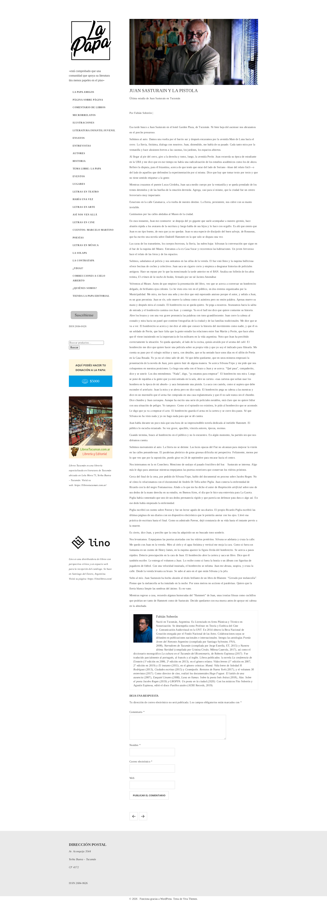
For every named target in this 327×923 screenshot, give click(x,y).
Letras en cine (84, 222)
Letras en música (86, 245)
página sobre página (88, 100)
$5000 (94, 381)
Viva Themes (190, 898)
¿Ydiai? (78, 268)
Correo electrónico (140, 761)
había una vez (83, 199)
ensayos (79, 138)
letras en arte (84, 207)
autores (79, 153)
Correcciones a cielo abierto (89, 278)
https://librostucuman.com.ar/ (91, 485)
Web (131, 778)
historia (79, 161)
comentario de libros (89, 107)
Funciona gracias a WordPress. (156, 898)
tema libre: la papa (87, 168)
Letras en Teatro (86, 191)
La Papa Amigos (83, 92)
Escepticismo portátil (143, 816)
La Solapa (80, 253)
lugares (79, 184)
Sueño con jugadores (133, 816)
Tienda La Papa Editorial (91, 296)
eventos (79, 176)
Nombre (135, 745)
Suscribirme (84, 314)
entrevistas (82, 145)
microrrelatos (84, 115)
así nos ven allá (85, 214)
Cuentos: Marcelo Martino (93, 230)
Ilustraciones (83, 122)
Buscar (74, 347)
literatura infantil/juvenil (94, 130)
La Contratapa (83, 260)
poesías (78, 237)
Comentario (137, 712)
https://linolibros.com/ (100, 578)
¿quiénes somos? (85, 288)
